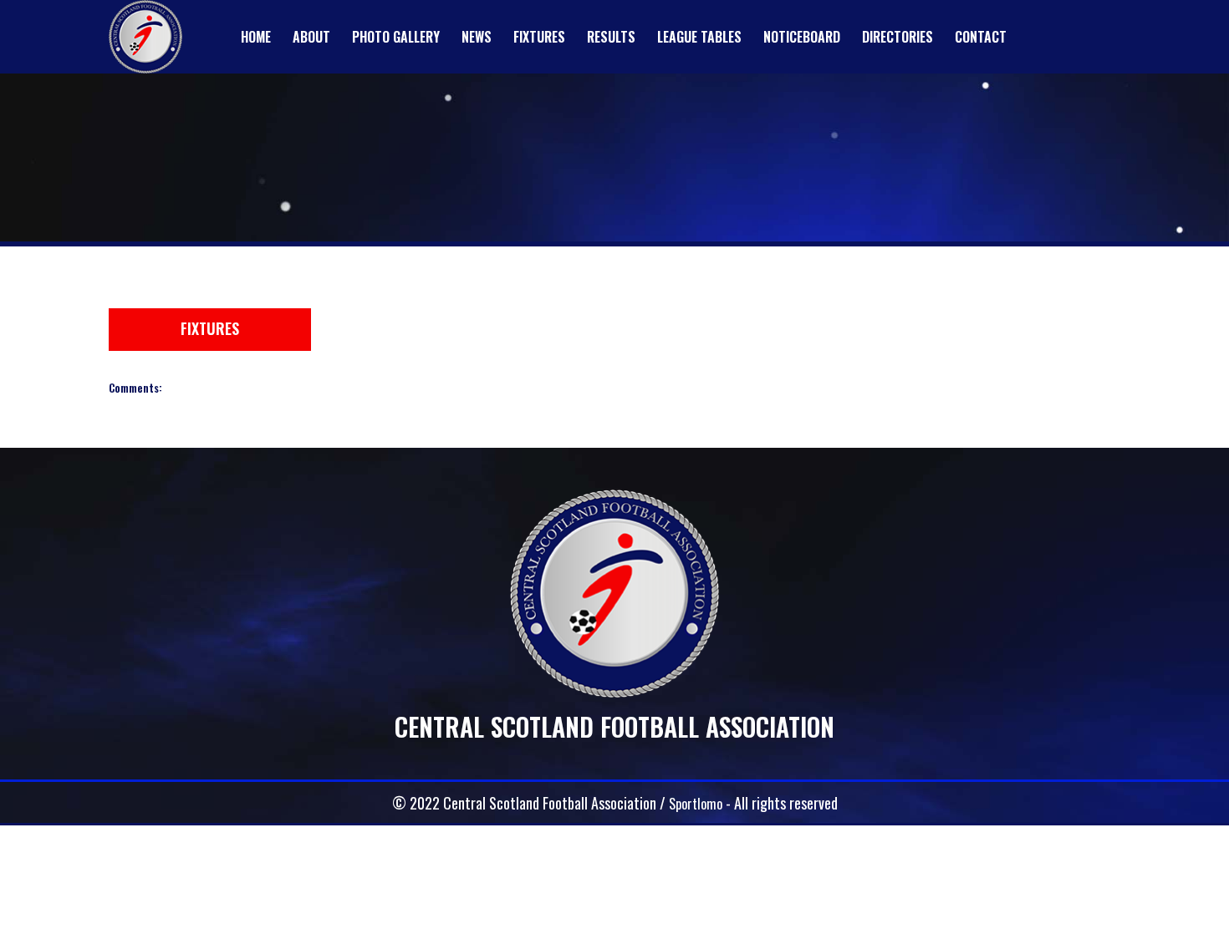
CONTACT (981, 37)
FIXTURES (539, 37)
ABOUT (311, 37)
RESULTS (611, 37)
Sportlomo (695, 803)
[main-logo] (145, 37)
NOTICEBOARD (801, 37)
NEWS (477, 37)
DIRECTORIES (897, 37)
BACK (1080, 297)
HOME (256, 37)
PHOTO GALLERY (396, 37)
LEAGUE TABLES (699, 37)
